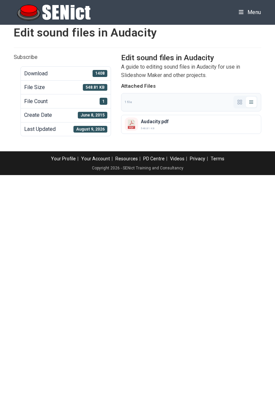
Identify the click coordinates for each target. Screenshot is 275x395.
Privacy (197, 158)
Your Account (95, 158)
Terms (217, 158)
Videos (177, 158)
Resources (126, 158)
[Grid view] (239, 102)
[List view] (251, 102)
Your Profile (63, 158)
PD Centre (154, 158)
